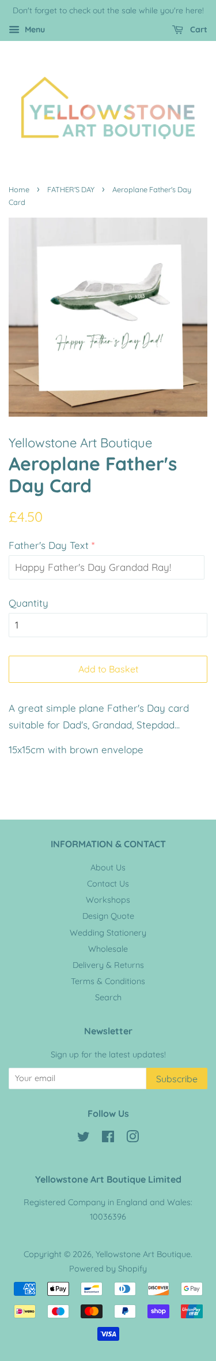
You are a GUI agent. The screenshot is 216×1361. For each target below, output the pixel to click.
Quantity (28, 603)
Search (108, 997)
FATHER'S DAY (70, 189)
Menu (33, 29)
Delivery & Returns (108, 965)
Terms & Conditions (108, 981)
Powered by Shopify (108, 1268)
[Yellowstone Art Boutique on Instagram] (132, 1139)
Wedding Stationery (108, 933)
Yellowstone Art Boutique (143, 1254)
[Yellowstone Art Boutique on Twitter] (83, 1139)
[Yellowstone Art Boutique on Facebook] (108, 1139)
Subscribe (177, 1079)
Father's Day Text (49, 545)
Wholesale (108, 949)
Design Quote (108, 916)
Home (19, 189)
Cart (197, 29)
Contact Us (108, 883)
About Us (108, 867)
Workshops (108, 900)
